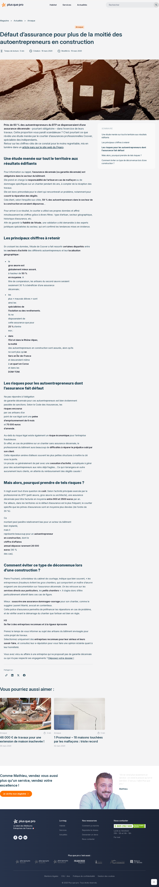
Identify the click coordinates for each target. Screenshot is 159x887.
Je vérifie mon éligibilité (14, 794)
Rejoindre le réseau (90, 830)
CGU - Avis (65, 876)
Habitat (53, 5)
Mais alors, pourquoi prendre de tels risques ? (122, 155)
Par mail (117, 837)
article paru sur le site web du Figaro (42, 147)
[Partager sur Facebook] (24, 675)
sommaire (107, 128)
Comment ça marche (90, 826)
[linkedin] (25, 838)
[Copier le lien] (6, 675)
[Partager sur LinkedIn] (12, 675)
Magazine (4, 20)
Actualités (82, 5)
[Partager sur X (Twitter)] (18, 675)
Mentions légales (51, 876)
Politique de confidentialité (84, 876)
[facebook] (15, 838)
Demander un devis (90, 835)
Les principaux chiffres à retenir (115, 142)
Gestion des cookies (106, 876)
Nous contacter (88, 839)
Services (67, 5)
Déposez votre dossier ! (61, 658)
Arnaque (31, 20)
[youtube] (20, 838)
